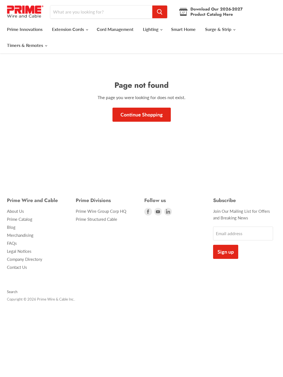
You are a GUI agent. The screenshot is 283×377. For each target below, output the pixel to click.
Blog (11, 227)
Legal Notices (19, 251)
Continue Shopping (141, 114)
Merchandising (20, 235)
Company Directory (24, 259)
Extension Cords (68, 29)
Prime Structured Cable (96, 219)
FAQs (12, 243)
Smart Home (183, 29)
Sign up (226, 252)
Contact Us (17, 267)
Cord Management (115, 29)
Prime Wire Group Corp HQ (101, 211)
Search (12, 292)
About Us (15, 211)
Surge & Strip (218, 29)
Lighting (151, 29)
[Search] (159, 12)
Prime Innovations (25, 29)
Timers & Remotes (25, 45)
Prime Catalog (19, 219)
